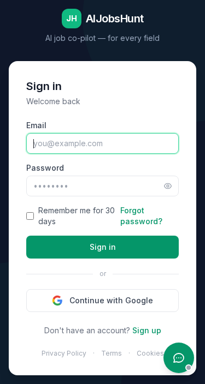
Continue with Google (111, 300)
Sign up (146, 330)
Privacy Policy (64, 353)
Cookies (150, 353)
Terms (111, 353)
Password (45, 167)
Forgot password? (141, 216)
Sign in (103, 246)
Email (36, 125)
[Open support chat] (178, 358)
